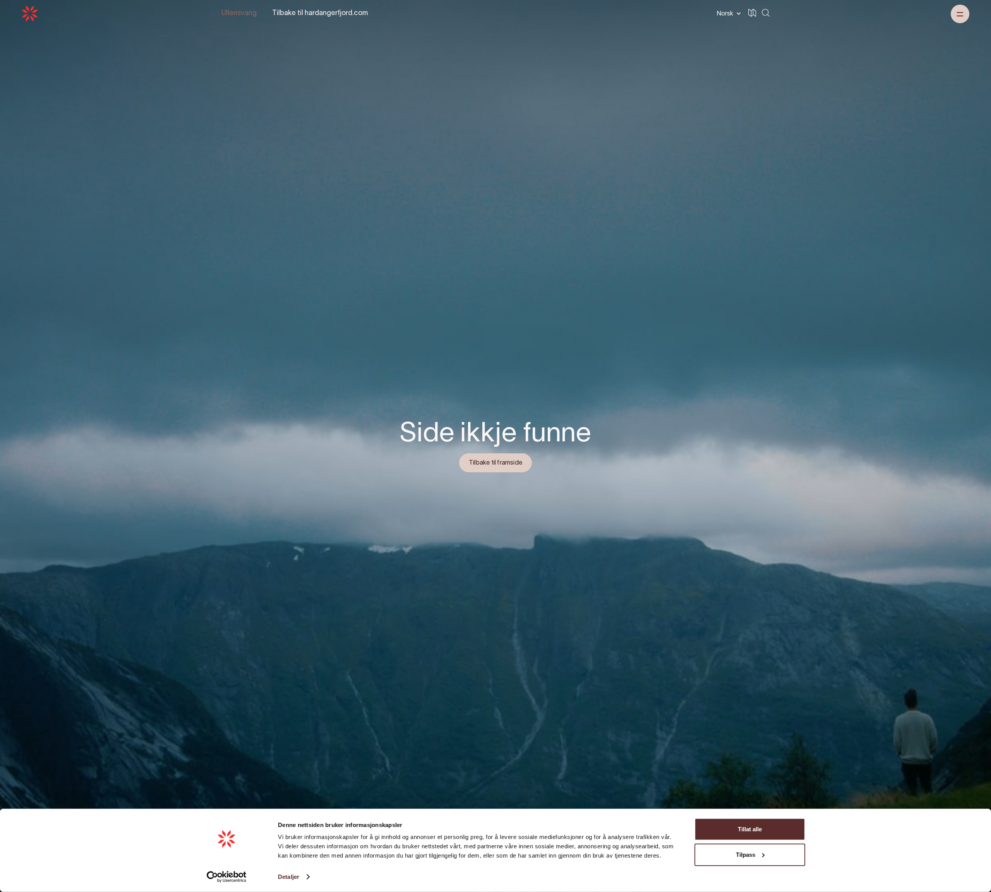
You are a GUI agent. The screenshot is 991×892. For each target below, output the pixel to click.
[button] (727, 13)
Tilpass (745, 854)
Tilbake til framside (495, 463)
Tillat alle (750, 829)
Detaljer (288, 876)
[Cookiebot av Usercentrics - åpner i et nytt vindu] (227, 877)
